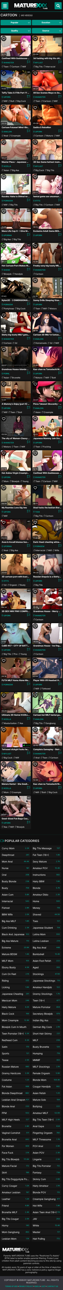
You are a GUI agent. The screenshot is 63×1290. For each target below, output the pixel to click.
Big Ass (15, 170)
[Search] (58, 5)
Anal (6, 135)
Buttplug (46, 1106)
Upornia (8, 235)
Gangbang (50, 723)
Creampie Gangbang (46, 1199)
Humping (46, 1053)
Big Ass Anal (46, 947)
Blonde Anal (15, 1106)
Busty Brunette (46, 1046)
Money (46, 907)
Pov (16, 654)
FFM (15, 1113)
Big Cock (21, 101)
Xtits (37, 201)
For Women (15, 1146)
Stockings (46, 974)
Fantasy (46, 1172)
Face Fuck (15, 1152)
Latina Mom (46, 934)
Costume (15, 1079)
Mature (49, 135)
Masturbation (10, 723)
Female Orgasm (46, 1073)
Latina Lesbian (46, 940)
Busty (23, 585)
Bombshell (46, 954)
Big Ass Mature (15, 940)
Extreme (15, 947)
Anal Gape (46, 1126)
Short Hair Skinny (46, 1033)
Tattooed (46, 688)
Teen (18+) (46, 1000)
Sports (15, 1053)
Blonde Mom (46, 1079)
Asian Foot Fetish (46, 960)
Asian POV (46, 1152)
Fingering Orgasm (46, 1132)
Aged (46, 967)
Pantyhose (9, 308)
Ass (21, 723)
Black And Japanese (15, 934)
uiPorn (7, 97)
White (46, 1225)
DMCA (37, 1286)
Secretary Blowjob (46, 1013)
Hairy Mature (15, 1007)
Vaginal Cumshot (15, 1132)
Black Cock (15, 1013)
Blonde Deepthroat (15, 1093)
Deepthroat (15, 854)
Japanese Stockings (46, 980)
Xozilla (7, 166)
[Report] (28, 63)
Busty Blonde (15, 881)
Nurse (15, 868)
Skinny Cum (46, 1179)
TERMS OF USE (11, 1286)
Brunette (16, 377)
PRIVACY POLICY (26, 1286)
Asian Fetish (46, 1093)
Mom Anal (15, 861)
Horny (15, 1225)
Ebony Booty (15, 967)
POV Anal (46, 1146)
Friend (15, 1205)
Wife (57, 550)
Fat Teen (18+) (46, 854)
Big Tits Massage (46, 848)
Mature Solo (46, 1099)
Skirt (15, 1172)
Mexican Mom (15, 1000)
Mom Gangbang (15, 1232)
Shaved (46, 914)
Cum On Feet (15, 974)
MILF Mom (15, 960)
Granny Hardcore (15, 1073)
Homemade (41, 343)
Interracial (50, 66)
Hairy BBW (46, 881)
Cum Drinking (15, 927)
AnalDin (8, 131)
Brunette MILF (15, 1212)
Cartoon (15, 66)
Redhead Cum (15, 1040)
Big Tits (39, 66)
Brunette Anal (15, 1139)
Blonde (46, 888)
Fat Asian (15, 1086)
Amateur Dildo (46, 894)
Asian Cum (15, 894)
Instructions (46, 874)
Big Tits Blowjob (15, 1159)
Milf (24, 66)
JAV (46, 1218)
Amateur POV (46, 868)
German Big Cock (46, 1026)
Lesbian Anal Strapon (15, 1099)
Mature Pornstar (46, 1007)
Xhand (7, 270)
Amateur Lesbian (15, 1192)
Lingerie (46, 1159)
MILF (46, 1040)
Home (46, 901)
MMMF (46, 1060)
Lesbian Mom (15, 1238)
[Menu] (4, 5)
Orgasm (13, 585)
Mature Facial (15, 1165)
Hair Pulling (46, 1238)
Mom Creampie (15, 1020)
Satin (15, 1046)
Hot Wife (46, 1205)
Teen (6, 66)
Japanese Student (46, 927)
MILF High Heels (15, 1119)
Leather (15, 1199)
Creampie (15, 135)
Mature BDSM (15, 954)
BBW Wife (15, 914)
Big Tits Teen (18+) (46, 1119)
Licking (15, 987)
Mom (6, 481)
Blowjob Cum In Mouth (15, 1027)
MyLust (39, 62)
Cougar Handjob (46, 1086)
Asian (6, 170)
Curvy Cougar (15, 1185)
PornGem (8, 201)
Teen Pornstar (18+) (15, 1033)
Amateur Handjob (46, 987)
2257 (43, 1286)
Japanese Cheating (15, 993)
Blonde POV (46, 1192)
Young (25, 481)
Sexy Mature (46, 861)
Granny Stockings (46, 993)
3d (16, 343)
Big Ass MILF (15, 921)
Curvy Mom (15, 848)
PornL (7, 373)
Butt (12, 101)
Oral (15, 874)
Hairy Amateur (46, 1185)
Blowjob (8, 274)
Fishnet (15, 907)
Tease (15, 1060)
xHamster (9, 62)
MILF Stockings (46, 1066)
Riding (15, 980)
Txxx (37, 512)
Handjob (19, 274)
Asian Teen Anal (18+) (46, 1212)
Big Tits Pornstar (46, 1165)
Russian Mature (15, 1066)
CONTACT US (52, 1286)
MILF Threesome (46, 1139)
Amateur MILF (46, 1113)
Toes (46, 921)
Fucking (47, 446)
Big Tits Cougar (15, 1218)
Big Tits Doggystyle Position (15, 1180)
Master (46, 1232)
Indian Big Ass (46, 1020)
